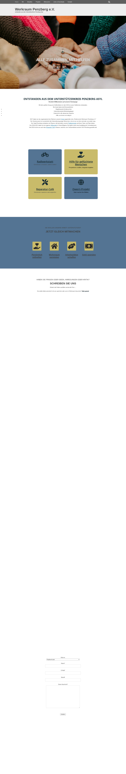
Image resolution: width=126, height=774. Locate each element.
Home (16, 2)
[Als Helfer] (37, 246)
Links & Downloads (58, 2)
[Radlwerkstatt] (45, 154)
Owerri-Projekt (81, 189)
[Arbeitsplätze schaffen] (71, 246)
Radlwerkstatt (45, 161)
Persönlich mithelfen (37, 256)
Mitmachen (47, 2)
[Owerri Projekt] (81, 182)
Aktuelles (29, 2)
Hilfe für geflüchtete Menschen (81, 163)
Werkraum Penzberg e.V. (35, 9)
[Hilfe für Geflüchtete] (81, 154)
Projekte (38, 2)
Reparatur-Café (45, 189)
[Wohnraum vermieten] (54, 246)
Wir (23, 2)
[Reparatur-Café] (45, 182)
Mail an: (63, 657)
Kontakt (70, 2)
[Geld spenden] (89, 246)
